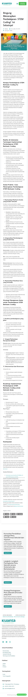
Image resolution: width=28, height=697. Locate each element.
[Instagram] (10, 642)
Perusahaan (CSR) (7, 652)
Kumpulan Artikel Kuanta (8, 501)
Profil (4, 674)
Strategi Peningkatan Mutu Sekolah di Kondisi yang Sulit (13, 592)
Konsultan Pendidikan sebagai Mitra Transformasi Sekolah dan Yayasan (14, 536)
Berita (4, 665)
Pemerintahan (6, 650)
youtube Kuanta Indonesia (13, 504)
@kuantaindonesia (18, 506)
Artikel (4, 663)
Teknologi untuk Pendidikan (9, 655)
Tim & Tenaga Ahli (6, 676)
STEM (11, 30)
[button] (17, 3)
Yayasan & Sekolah (7, 654)
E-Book (4, 666)
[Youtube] (6, 642)
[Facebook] (3, 642)
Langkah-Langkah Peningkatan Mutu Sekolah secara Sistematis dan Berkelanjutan (11, 565)
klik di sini (5, 469)
